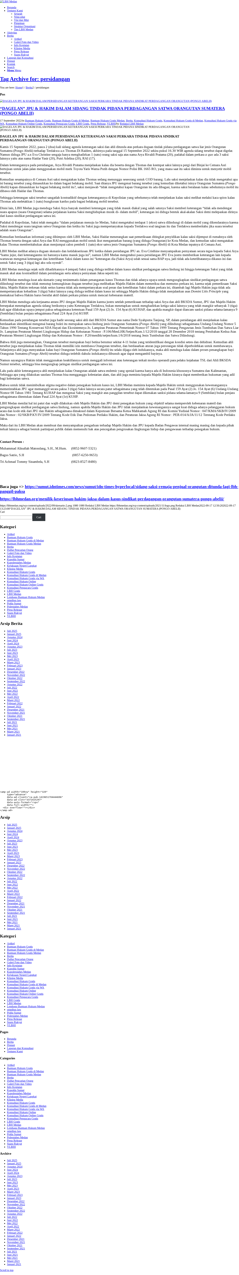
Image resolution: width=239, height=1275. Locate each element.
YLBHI (111, 123)
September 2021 (16, 719)
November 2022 (16, 675)
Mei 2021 (12, 728)
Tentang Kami (15, 1051)
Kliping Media (15, 568)
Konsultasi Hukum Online (21, 581)
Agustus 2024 (14, 637)
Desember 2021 (15, 709)
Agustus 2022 (14, 684)
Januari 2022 (14, 706)
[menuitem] (123, 7)
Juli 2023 (12, 649)
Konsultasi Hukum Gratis (148, 120)
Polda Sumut (14, 603)
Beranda (11, 1038)
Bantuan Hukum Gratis (38, 120)
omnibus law (14, 600)
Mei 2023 (12, 656)
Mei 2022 (12, 693)
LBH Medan (14, 594)
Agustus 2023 (14, 646)
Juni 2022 (12, 690)
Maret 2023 (13, 662)
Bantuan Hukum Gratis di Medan (70, 120)
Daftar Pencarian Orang (20, 549)
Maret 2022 (13, 700)
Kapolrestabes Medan (19, 562)
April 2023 (13, 659)
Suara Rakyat (14, 612)
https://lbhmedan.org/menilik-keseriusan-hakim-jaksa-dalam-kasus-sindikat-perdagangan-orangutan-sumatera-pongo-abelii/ (112, 499)
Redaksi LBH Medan (132, 123)
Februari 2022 (15, 703)
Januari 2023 (14, 668)
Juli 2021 (12, 722)
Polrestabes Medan (17, 606)
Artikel (11, 534)
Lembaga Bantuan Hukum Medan (26, 597)
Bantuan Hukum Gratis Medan (107, 120)
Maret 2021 (13, 731)
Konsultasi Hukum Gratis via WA (25, 578)
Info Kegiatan (14, 556)
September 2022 (16, 681)
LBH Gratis (82, 123)
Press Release (98, 123)
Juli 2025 (12, 630)
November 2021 (16, 712)
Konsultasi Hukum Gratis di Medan (183, 120)
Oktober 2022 (14, 678)
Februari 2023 (15, 665)
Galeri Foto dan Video (19, 553)
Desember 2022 (15, 671)
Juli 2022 (12, 687)
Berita (129, 120)
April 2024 (13, 643)
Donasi (11, 1045)
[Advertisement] (105, 763)
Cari (2, 511)
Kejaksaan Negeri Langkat (22, 565)
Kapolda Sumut (15, 559)
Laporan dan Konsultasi (20, 1048)
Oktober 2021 (14, 715)
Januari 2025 (14, 634)
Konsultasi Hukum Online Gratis (24, 123)
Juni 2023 (12, 652)
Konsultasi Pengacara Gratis (59, 123)
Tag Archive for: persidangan (35, 79)
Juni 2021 (12, 725)
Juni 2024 (12, 640)
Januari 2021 (14, 734)
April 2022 (13, 697)
